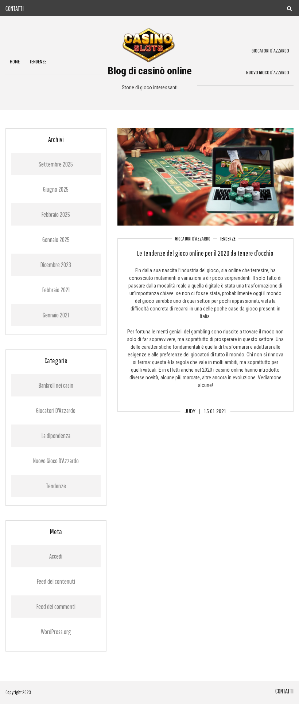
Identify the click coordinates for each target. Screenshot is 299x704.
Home (15, 61)
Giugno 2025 (56, 189)
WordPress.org (56, 631)
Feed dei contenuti (56, 581)
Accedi (55, 556)
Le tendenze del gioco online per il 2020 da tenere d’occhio (205, 253)
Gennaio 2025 (56, 239)
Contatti (14, 8)
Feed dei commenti (55, 606)
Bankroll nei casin (56, 385)
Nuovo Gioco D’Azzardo (267, 72)
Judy (190, 411)
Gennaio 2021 (56, 315)
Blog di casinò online (150, 71)
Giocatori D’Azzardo (270, 50)
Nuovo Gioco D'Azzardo (56, 461)
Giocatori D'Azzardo (192, 239)
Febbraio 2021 (56, 290)
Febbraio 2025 (56, 214)
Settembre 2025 (56, 164)
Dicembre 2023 (55, 265)
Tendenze (38, 61)
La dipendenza (56, 435)
